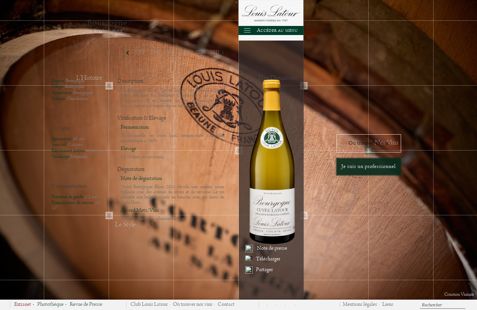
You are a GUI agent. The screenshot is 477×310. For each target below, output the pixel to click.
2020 (200, 52)
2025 (139, 52)
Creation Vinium (459, 294)
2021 (185, 52)
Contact (226, 305)
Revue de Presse (86, 305)
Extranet (22, 305)
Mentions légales (360, 305)
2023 (170, 52)
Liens (387, 305)
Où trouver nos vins (193, 305)
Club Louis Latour (149, 305)
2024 (154, 52)
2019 (215, 52)
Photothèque (50, 305)
